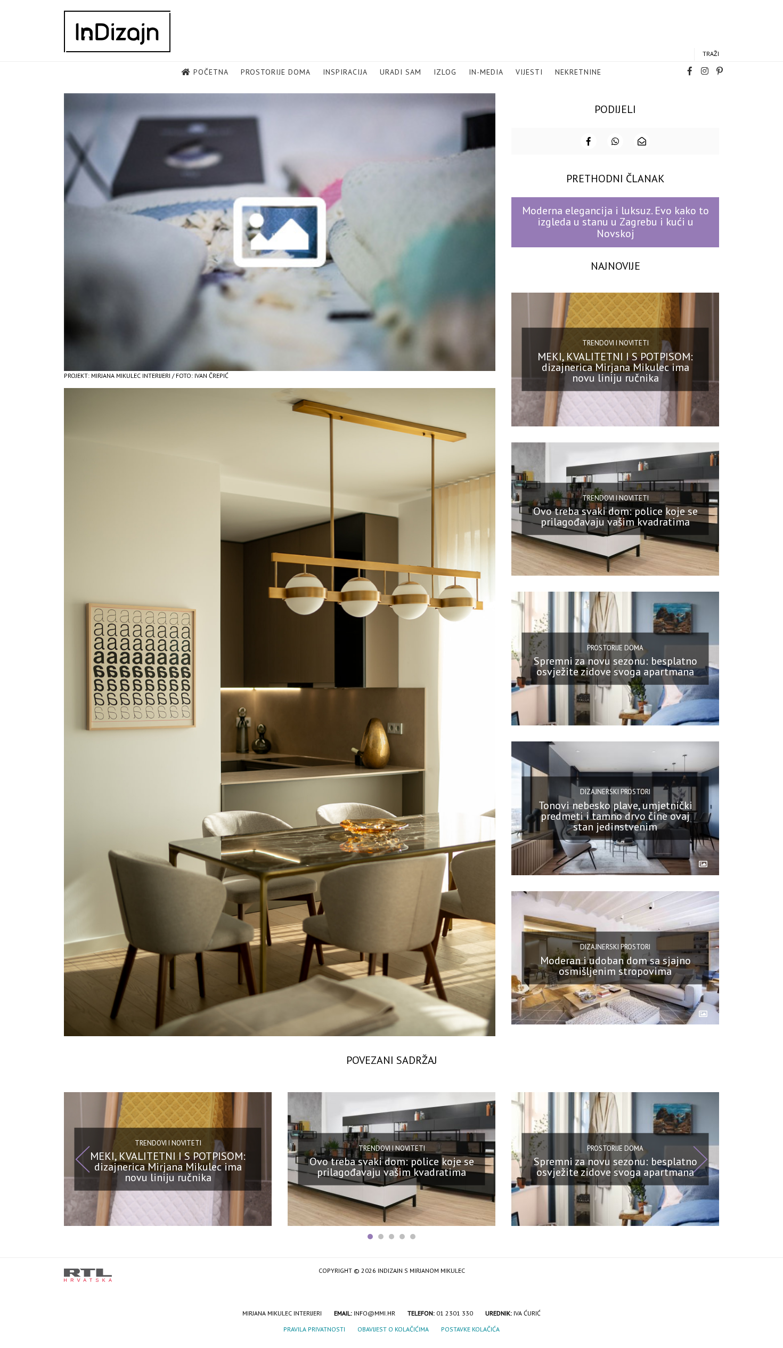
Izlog (445, 72)
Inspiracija (345, 72)
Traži (711, 54)
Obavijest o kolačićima (393, 1329)
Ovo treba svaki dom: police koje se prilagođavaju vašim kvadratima (615, 516)
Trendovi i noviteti (615, 343)
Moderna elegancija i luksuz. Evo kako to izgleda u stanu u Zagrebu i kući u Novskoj (615, 222)
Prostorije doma (276, 72)
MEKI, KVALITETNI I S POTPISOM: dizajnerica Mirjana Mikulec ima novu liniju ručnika (615, 366)
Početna (211, 72)
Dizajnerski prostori (615, 791)
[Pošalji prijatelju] (642, 141)
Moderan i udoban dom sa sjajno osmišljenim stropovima (615, 965)
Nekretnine (578, 72)
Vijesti (529, 72)
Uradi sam (400, 72)
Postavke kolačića (470, 1329)
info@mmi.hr (374, 1313)
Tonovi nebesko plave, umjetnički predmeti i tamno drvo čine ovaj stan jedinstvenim (615, 816)
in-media (486, 72)
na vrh (708, 1272)
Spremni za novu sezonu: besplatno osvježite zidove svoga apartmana (615, 666)
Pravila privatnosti (314, 1329)
